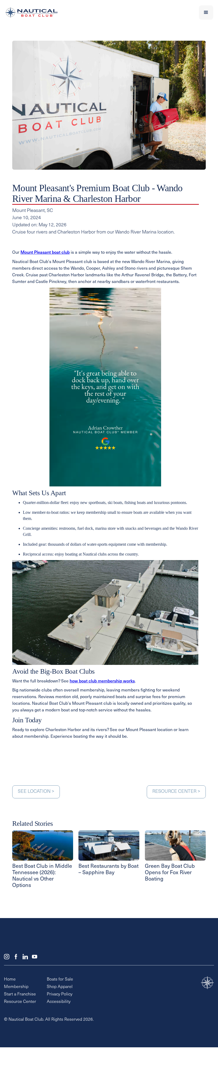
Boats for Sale (60, 979)
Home (10, 979)
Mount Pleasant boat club (45, 253)
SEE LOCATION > (36, 791)
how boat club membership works (102, 681)
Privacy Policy (59, 994)
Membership (16, 987)
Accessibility (58, 1002)
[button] (206, 12)
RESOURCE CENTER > (176, 791)
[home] (88, 12)
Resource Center (20, 1002)
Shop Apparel (60, 987)
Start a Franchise (20, 994)
